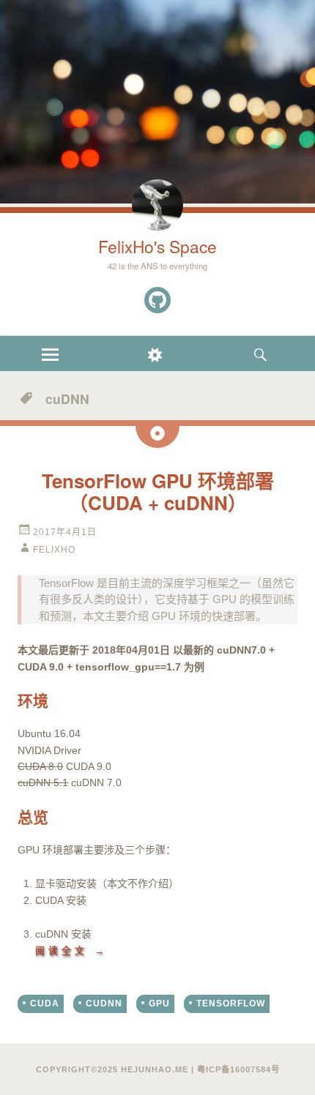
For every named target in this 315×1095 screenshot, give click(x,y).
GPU (159, 1003)
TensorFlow (230, 1003)
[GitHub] (157, 300)
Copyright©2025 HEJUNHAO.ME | (116, 1069)
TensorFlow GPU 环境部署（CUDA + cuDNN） (158, 491)
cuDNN (104, 1003)
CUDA (44, 1003)
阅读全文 (71, 950)
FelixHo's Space (157, 246)
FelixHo (54, 550)
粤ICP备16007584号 (238, 1069)
